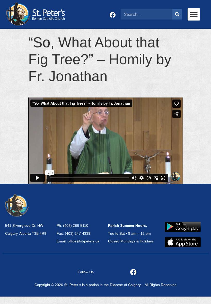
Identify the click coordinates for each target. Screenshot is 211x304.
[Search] (177, 14)
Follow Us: (86, 272)
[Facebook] (113, 15)
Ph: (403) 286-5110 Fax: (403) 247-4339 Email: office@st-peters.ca (78, 233)
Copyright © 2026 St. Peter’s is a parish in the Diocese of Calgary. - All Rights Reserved (105, 285)
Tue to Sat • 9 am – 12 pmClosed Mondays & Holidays (131, 233)
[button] (194, 14)
